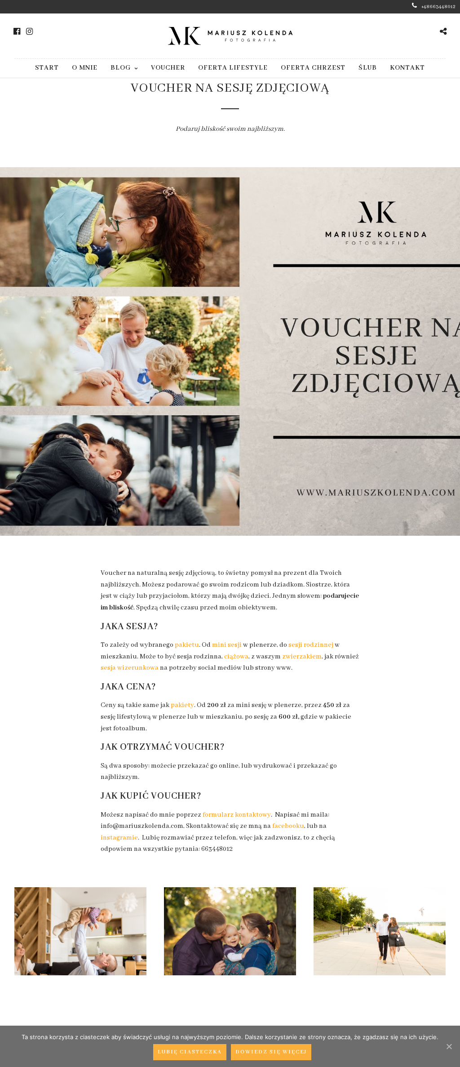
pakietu (187, 645)
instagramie (119, 838)
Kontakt (407, 68)
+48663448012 (438, 7)
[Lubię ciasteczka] (448, 1046)
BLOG (121, 68)
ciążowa (236, 657)
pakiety (182, 705)
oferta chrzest (313, 68)
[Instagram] (29, 31)
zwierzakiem (302, 657)
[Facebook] (16, 31)
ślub (367, 68)
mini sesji (227, 645)
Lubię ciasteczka (190, 1052)
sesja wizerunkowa (130, 668)
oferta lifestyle (233, 68)
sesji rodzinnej (310, 645)
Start (47, 68)
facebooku (288, 826)
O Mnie (84, 68)
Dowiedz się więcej (271, 1052)
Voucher (168, 68)
